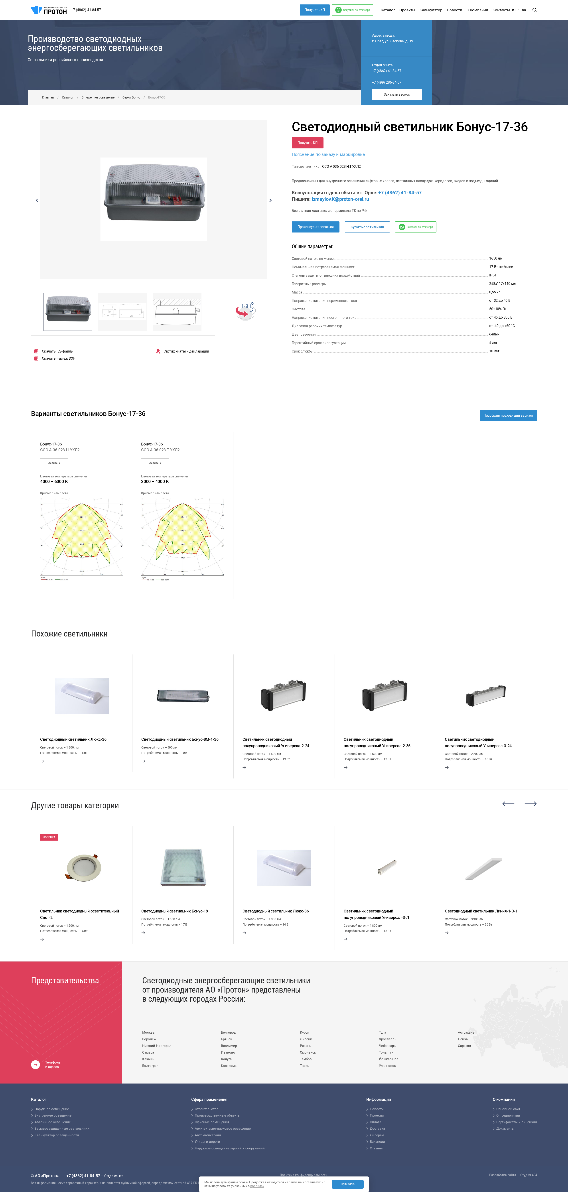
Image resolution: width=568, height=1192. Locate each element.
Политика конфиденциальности (303, 1175)
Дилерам (377, 1135)
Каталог (388, 10)
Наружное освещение (52, 1109)
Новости (454, 10)
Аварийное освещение (53, 1122)
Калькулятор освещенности (57, 1135)
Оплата (375, 1122)
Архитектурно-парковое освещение (223, 1129)
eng (523, 10)
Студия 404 (528, 1175)
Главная (48, 97)
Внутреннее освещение (98, 97)
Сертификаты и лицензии (516, 1122)
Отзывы (376, 1148)
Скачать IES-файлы (57, 351)
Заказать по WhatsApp (420, 227)
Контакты (501, 10)
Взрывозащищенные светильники (62, 1129)
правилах (257, 1186)
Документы (505, 1129)
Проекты (407, 10)
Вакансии (377, 1142)
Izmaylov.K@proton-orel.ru (340, 199)
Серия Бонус (131, 97)
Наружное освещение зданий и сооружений (230, 1148)
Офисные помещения (212, 1122)
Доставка (377, 1129)
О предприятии (508, 1115)
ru (513, 10)
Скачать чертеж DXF (58, 358)
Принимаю (348, 1184)
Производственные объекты (218, 1115)
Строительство (207, 1109)
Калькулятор (431, 10)
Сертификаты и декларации (186, 351)
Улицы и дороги (207, 1142)
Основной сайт (508, 1109)
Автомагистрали (208, 1135)
